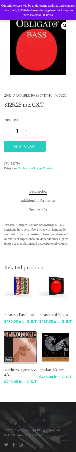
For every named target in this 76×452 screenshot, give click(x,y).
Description (38, 191)
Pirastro (48, 168)
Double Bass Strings (30, 168)
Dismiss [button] (48, 15)
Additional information (38, 201)
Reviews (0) (38, 210)
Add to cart (25, 146)
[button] (65, 26)
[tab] (38, 192)
